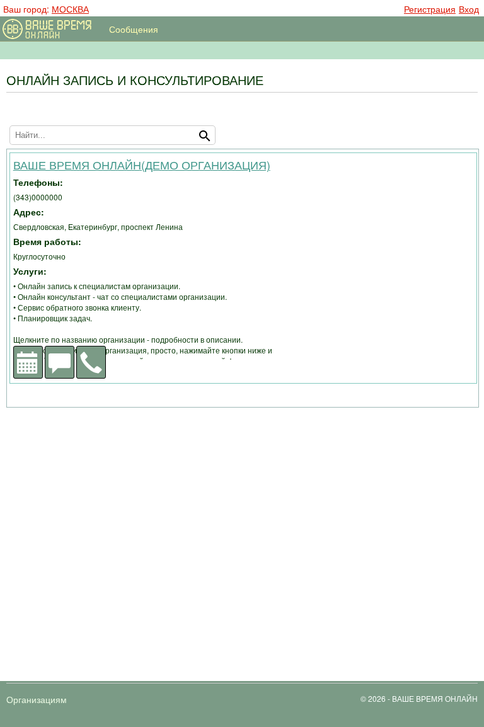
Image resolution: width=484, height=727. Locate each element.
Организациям (36, 699)
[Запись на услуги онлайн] (49, 30)
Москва (70, 9)
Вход (469, 8)
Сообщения (133, 29)
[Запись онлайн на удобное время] (28, 362)
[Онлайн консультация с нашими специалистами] (59, 362)
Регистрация (430, 8)
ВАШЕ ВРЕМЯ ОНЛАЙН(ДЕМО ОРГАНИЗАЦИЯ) (141, 164)
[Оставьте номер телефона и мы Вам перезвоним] (91, 362)
